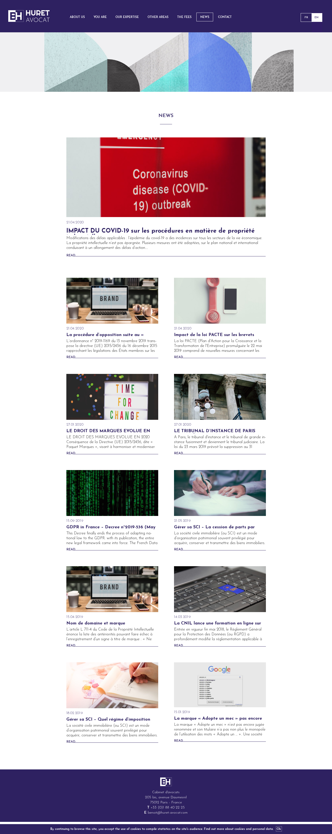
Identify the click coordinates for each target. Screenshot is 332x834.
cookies (240, 829)
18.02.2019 (74, 713)
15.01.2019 (182, 712)
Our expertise (127, 17)
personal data (263, 829)
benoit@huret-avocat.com (168, 813)
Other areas (158, 17)
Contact (225, 17)
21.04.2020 (75, 222)
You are (100, 17)
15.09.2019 (75, 521)
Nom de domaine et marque (95, 623)
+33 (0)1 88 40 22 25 (168, 807)
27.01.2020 (75, 425)
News (204, 17)
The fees (184, 17)
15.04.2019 (74, 617)
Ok (279, 829)
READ (70, 255)
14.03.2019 (182, 617)
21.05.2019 (182, 521)
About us (77, 17)
